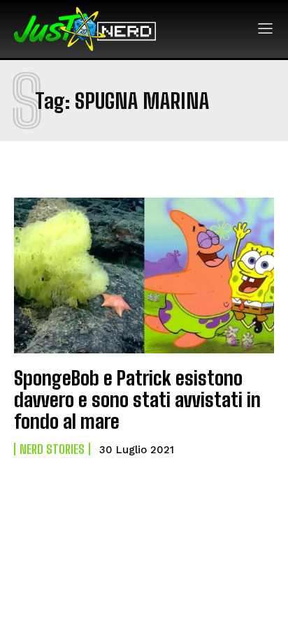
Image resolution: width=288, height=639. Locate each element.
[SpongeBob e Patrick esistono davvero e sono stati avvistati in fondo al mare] (144, 275)
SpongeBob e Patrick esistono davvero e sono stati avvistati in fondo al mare (137, 399)
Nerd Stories (52, 449)
